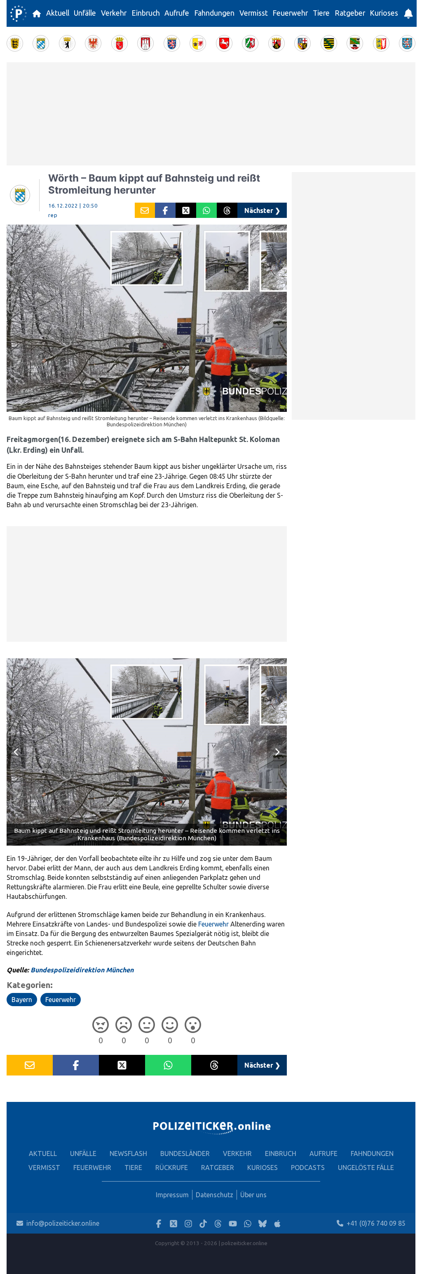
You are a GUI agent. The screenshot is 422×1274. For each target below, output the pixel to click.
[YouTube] (233, 1223)
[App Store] (277, 1223)
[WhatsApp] (248, 1223)
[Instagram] (188, 1223)
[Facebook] (159, 1223)
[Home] (18, 13)
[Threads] (218, 1223)
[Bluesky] (262, 1223)
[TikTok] (203, 1223)
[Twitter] (173, 1223)
